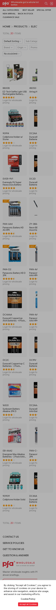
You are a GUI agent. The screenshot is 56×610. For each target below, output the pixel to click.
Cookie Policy (28, 599)
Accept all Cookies (28, 604)
